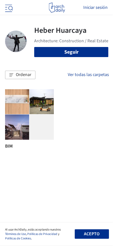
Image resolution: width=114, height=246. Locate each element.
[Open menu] (8, 7)
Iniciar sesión (95, 7)
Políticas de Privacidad (42, 234)
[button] (20, 75)
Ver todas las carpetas (88, 75)
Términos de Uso (15, 234)
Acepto (91, 234)
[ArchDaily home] (57, 8)
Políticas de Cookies (18, 238)
